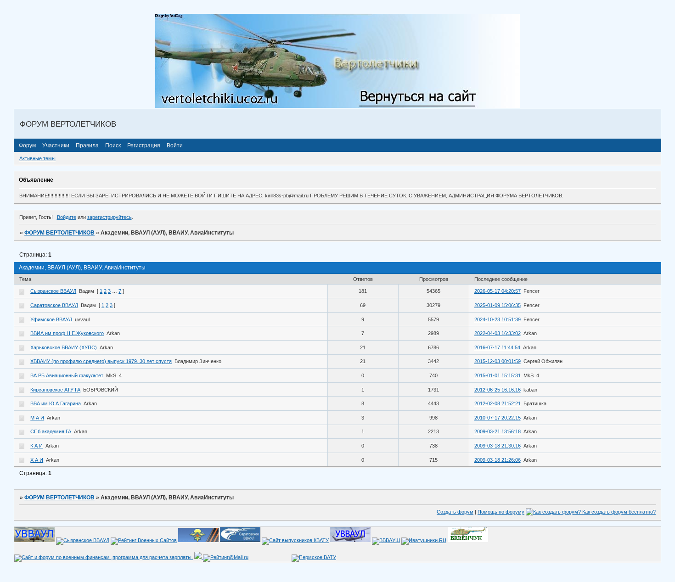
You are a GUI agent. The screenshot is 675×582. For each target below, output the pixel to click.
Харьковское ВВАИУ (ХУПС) (63, 347)
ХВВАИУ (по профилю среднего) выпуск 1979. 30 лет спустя (101, 361)
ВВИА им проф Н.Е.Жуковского (67, 333)
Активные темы (37, 158)
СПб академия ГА (50, 431)
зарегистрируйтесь (109, 217)
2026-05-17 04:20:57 (497, 291)
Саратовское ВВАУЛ (54, 305)
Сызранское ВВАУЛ (53, 291)
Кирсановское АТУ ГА (55, 389)
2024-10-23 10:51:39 (497, 319)
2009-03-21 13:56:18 (497, 431)
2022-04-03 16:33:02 (497, 333)
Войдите (66, 217)
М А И (37, 417)
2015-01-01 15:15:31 (497, 375)
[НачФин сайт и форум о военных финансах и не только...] (103, 557)
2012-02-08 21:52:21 (497, 403)
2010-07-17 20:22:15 (497, 417)
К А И (36, 445)
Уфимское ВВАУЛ (51, 319)
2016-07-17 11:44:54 (497, 347)
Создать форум (455, 512)
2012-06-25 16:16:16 (497, 389)
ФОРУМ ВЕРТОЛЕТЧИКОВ (59, 232)
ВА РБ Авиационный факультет (66, 375)
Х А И (36, 460)
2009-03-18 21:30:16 (497, 445)
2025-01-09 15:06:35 (497, 305)
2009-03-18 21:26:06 (497, 460)
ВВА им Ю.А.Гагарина (55, 403)
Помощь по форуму (501, 512)
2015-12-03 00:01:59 (497, 361)
